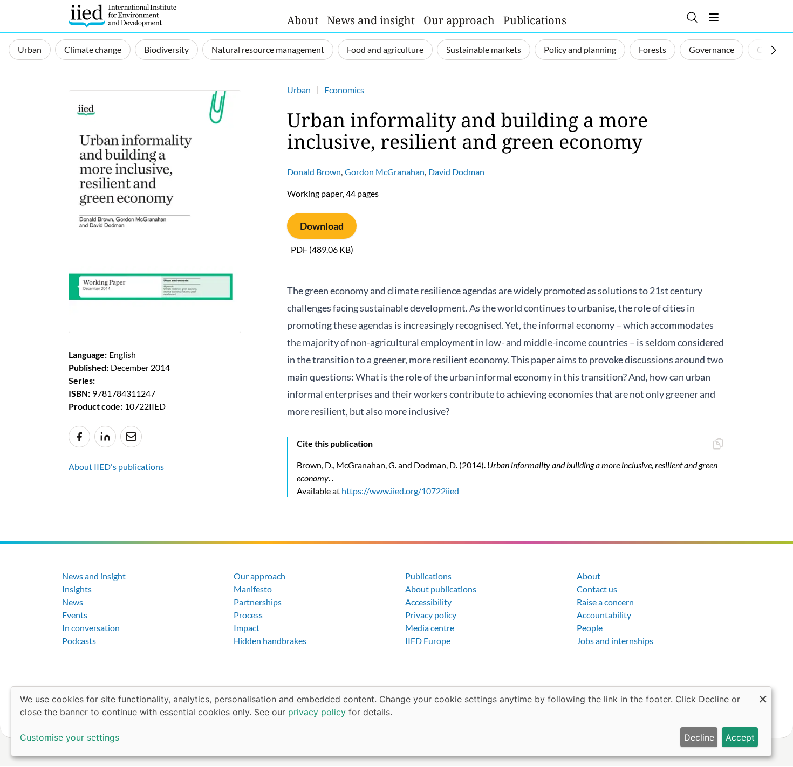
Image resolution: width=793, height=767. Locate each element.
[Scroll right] (773, 50)
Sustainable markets (483, 49)
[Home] (122, 16)
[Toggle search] (692, 17)
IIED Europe (427, 640)
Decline (699, 737)
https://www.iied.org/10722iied (400, 491)
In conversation (91, 628)
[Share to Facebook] (79, 436)
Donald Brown (314, 172)
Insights (77, 589)
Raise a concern (605, 602)
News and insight (371, 20)
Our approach (459, 20)
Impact (246, 628)
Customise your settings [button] (69, 737)
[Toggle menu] (713, 17)
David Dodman (456, 172)
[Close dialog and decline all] (763, 693)
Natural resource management (267, 49)
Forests (652, 49)
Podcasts (79, 640)
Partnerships (258, 602)
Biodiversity (166, 49)
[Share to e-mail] (131, 436)
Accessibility (428, 602)
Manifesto (253, 589)
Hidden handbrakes (270, 640)
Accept (740, 737)
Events (74, 615)
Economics (344, 90)
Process (248, 615)
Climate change (92, 49)
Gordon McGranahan (385, 172)
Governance (711, 49)
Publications (534, 20)
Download (322, 226)
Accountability (604, 615)
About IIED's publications (116, 466)
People (590, 628)
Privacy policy (430, 615)
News (72, 602)
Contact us (597, 589)
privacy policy (317, 712)
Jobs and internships (615, 640)
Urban (30, 49)
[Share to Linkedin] (105, 436)
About (302, 20)
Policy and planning (580, 49)
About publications (440, 589)
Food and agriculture (385, 49)
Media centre (429, 628)
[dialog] (391, 721)
